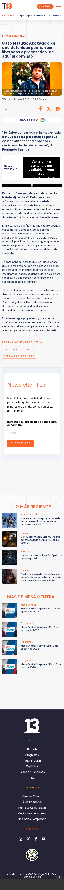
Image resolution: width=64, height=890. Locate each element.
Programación (32, 760)
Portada (32, 749)
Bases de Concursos (32, 772)
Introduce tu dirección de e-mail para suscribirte (32, 423)
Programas (32, 755)
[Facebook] (35, 839)
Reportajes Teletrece (31, 15)
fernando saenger (19, 356)
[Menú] (58, 6)
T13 (4, 109)
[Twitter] (28, 839)
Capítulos (32, 766)
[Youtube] (43, 839)
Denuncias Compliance (32, 819)
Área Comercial (32, 802)
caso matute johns (20, 349)
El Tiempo (55, 15)
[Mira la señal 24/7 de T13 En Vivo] (45, 6)
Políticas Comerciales (32, 807)
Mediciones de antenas (32, 813)
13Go (32, 777)
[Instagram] (20, 839)
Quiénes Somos (32, 796)
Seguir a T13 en (29, 119)
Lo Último (8, 15)
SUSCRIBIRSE (20, 443)
